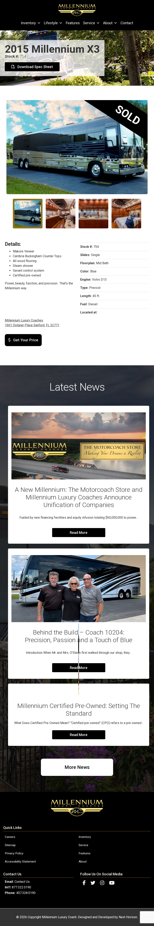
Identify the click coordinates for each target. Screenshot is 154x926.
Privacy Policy (14, 853)
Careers (10, 837)
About (107, 23)
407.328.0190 (25, 893)
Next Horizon (128, 917)
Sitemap (10, 845)
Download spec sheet (35, 67)
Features (73, 23)
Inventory (28, 23)
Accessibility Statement (20, 861)
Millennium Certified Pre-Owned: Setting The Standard (78, 709)
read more (78, 532)
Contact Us (22, 882)
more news (77, 767)
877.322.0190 (21, 887)
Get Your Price (25, 340)
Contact (127, 23)
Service (89, 23)
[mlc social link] (84, 883)
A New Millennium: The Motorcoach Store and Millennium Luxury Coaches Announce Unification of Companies (78, 497)
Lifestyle (51, 23)
